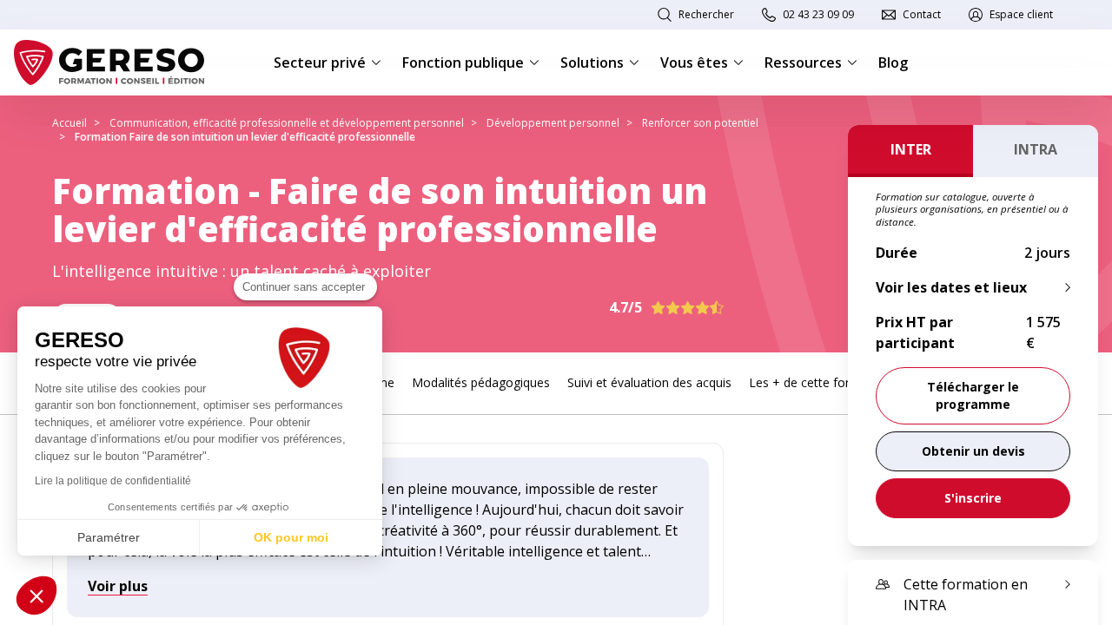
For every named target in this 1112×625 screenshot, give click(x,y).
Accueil (69, 122)
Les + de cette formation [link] (819, 382)
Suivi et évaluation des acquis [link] (649, 382)
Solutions (592, 62)
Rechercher (706, 14)
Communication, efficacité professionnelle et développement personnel (286, 122)
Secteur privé (320, 62)
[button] (36, 595)
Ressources (803, 62)
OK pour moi (291, 537)
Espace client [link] (1021, 14)
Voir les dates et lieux (951, 287)
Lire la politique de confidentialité (113, 481)
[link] (973, 451)
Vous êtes (694, 62)
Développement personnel (552, 122)
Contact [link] (922, 14)
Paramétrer (108, 537)
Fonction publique (463, 62)
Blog (893, 62)
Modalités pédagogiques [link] (481, 382)
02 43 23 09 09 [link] (818, 14)
